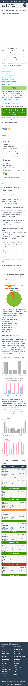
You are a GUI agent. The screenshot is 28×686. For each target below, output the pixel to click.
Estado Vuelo (5, 653)
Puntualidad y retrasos (7, 79)
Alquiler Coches (19, 656)
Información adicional (7, 75)
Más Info (17, 659)
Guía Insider (17, 667)
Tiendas (16, 665)
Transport (5, 659)
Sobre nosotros (14, 682)
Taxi (2, 665)
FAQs (15, 669)
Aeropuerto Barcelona (11, 5)
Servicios (16, 661)
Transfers (4, 673)
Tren (2, 667)
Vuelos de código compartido (9, 73)
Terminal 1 (17, 652)
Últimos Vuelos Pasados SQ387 (10, 81)
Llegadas (4, 649)
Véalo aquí (14, 119)
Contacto (24, 681)
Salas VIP (16, 663)
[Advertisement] (14, 30)
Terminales (18, 649)
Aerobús (3, 675)
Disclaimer (19, 681)
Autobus (3, 663)
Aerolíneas (18, 647)
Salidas (3, 651)
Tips (15, 671)
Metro (3, 661)
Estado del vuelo (6, 71)
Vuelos (3, 647)
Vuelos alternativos (6, 77)
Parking (4, 656)
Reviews (16, 674)
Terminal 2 (17, 654)
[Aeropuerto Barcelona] (3, 5)
